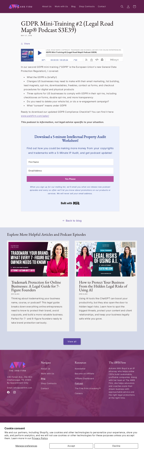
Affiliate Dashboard (84, 378)
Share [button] (27, 43)
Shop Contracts (48, 383)
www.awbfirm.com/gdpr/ (35, 115)
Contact (45, 388)
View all (72, 341)
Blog (43, 378)
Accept (71, 445)
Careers (79, 393)
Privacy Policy (40, 438)
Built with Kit (70, 203)
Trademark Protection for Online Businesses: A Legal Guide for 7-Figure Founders (36, 286)
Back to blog (74, 220)
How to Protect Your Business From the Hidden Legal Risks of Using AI (103, 286)
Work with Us (47, 373)
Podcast (79, 383)
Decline (116, 445)
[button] (122, 7)
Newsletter (80, 368)
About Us (45, 368)
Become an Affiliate (84, 373)
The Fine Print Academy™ (88, 388)
